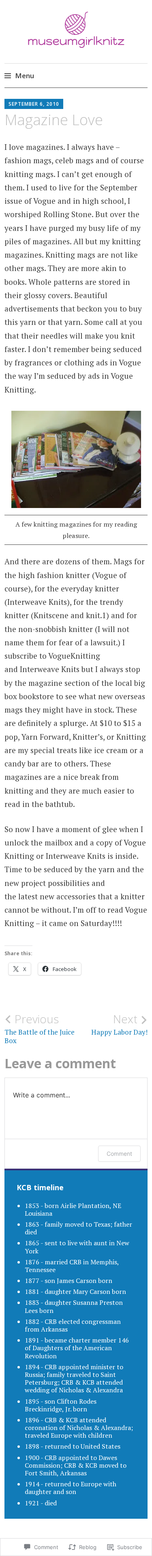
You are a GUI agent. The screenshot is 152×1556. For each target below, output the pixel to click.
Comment (119, 1153)
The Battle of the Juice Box (39, 1028)
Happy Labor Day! (119, 1024)
